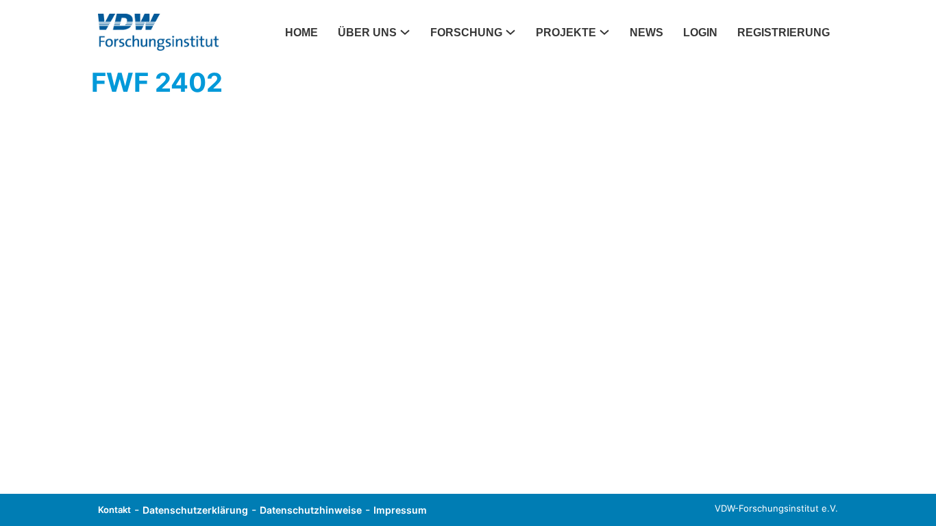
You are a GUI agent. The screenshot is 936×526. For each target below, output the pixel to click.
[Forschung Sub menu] (514, 32)
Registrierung (783, 32)
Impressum (400, 510)
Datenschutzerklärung (195, 510)
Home (301, 32)
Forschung (466, 32)
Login (700, 32)
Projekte (566, 32)
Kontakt (114, 509)
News (646, 32)
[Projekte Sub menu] (608, 32)
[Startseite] (158, 32)
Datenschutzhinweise (311, 510)
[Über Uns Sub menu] (409, 32)
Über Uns (367, 32)
